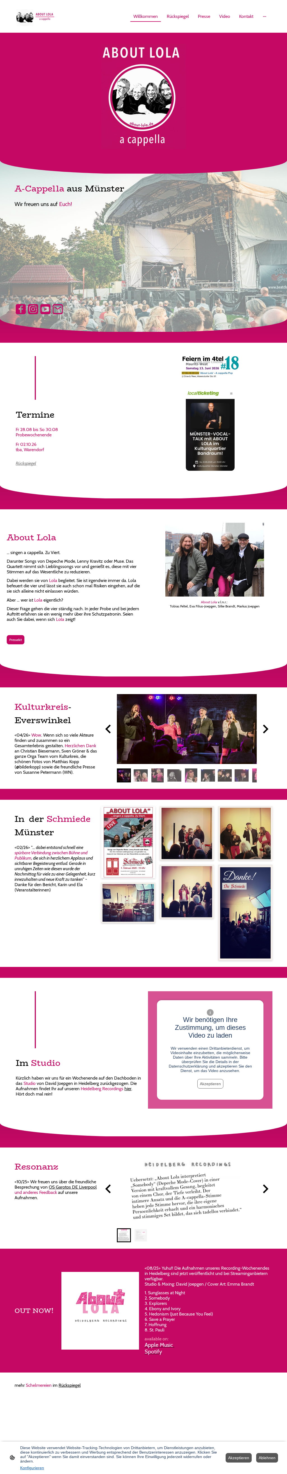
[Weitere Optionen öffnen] (264, 16)
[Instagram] (33, 309)
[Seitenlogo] (35, 16)
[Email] (58, 309)
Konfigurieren (32, 1468)
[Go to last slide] (108, 729)
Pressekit (15, 640)
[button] (124, 775)
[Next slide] (265, 729)
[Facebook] (21, 309)
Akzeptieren (210, 1084)
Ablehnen (267, 1458)
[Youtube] (45, 309)
